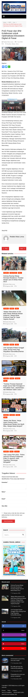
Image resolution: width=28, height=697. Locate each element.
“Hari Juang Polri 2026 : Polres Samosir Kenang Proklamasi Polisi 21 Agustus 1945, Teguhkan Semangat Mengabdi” (13, 458)
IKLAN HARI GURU (19, 692)
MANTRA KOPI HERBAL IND (9, 694)
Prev (6, 248)
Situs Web (4, 506)
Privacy (4, 690)
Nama (4, 491)
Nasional (17, 378)
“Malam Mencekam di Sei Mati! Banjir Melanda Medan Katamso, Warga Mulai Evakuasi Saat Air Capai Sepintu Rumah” (13, 315)
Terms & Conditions (7, 692)
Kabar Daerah (13, 272)
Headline (9, 44)
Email (4, 498)
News (17, 44)
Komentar (5, 482)
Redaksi (15, 690)
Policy (9, 690)
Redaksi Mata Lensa (8, 42)
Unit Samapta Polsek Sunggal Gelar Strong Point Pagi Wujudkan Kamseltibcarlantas (13, 349)
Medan (13, 44)
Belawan (6, 415)
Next (21, 248)
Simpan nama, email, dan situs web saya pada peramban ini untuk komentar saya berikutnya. (13, 515)
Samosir (17, 451)
